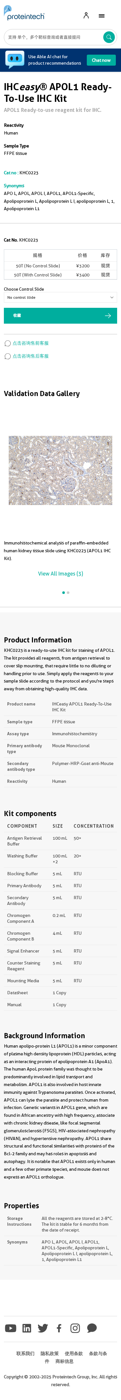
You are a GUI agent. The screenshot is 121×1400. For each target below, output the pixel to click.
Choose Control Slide (24, 289)
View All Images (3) (60, 574)
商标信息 (64, 1361)
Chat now (101, 60)
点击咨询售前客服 (30, 343)
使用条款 (74, 1353)
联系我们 (25, 1353)
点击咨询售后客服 (30, 356)
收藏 (17, 315)
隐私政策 (50, 1353)
